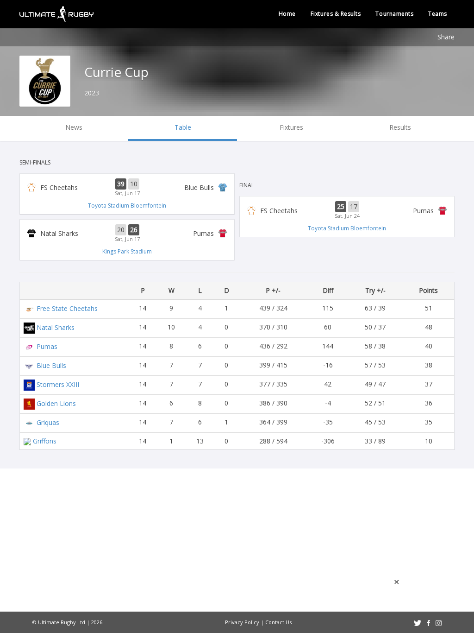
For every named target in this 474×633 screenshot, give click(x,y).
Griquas (48, 422)
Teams (437, 14)
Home (287, 14)
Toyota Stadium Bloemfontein (127, 205)
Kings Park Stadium (127, 251)
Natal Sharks (56, 327)
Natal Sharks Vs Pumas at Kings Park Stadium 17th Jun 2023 (127, 233)
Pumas (47, 346)
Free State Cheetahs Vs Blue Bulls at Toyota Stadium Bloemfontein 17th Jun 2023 (127, 188)
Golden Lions (56, 403)
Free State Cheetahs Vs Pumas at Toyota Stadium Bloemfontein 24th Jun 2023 (346, 210)
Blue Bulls (51, 365)
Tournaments (394, 14)
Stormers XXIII (58, 384)
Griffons (44, 441)
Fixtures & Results (336, 14)
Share (446, 36)
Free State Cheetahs (67, 308)
